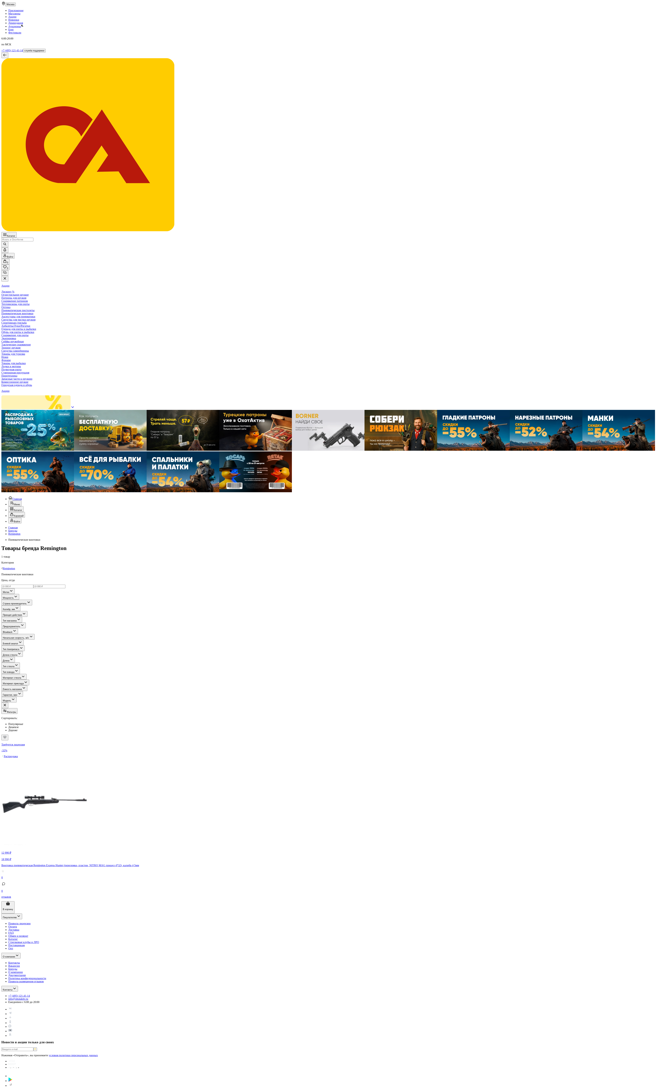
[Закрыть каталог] (4, 278)
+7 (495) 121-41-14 (12, 50)
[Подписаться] (35, 1049)
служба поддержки (34, 50)
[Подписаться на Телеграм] (10, 1013)
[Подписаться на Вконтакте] (10, 1009)
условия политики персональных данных (73, 1055)
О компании (9, 956)
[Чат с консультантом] (4, 273)
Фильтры (11, 712)
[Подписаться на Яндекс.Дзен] (10, 1018)
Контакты (7, 989)
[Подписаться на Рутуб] (10, 1035)
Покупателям (10, 917)
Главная (17, 498)
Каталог (11, 236)
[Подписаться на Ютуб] (10, 1031)
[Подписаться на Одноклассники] (10, 1022)
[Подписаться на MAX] (9, 1026)
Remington (14, 533)
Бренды (12, 530)
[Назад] (4, 55)
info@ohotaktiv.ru (18, 998)
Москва (10, 4)
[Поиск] (4, 244)
